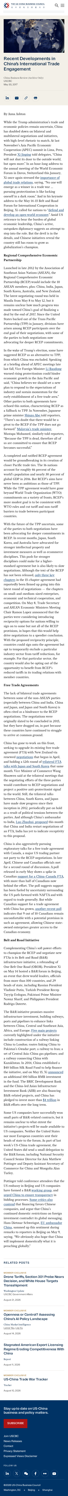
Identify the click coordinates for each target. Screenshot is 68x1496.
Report (7, 1359)
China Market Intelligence (17, 1324)
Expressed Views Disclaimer (20, 1456)
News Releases (13, 1441)
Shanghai (47, 1490)
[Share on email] (16, 98)
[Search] (57, 5)
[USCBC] (24, 5)
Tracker (8, 1385)
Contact (8, 1446)
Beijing (31, 1490)
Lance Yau (9, 1328)
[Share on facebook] (35, 1473)
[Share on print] (35, 98)
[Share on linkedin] (7, 98)
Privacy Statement (15, 1451)
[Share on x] (16, 1473)
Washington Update (14, 1291)
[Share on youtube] (54, 1473)
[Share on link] (26, 98)
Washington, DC (12, 1490)
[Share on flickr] (45, 1473)
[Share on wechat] (26, 1473)
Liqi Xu (19, 1328)
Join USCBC (11, 1436)
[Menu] (62, 5)
